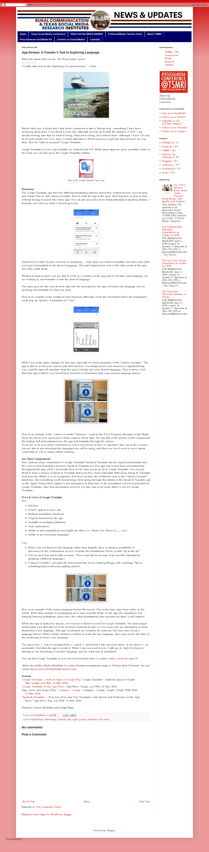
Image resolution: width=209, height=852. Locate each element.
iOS (136, 658)
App (69, 719)
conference (168, 164)
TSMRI (166, 150)
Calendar (95, 39)
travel (106, 719)
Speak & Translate (34, 697)
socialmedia (169, 168)
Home (23, 34)
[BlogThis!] (67, 715)
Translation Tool (95, 719)
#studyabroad (36, 719)
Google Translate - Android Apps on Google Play (51, 679)
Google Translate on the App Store (43, 686)
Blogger (111, 830)
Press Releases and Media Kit (36, 39)
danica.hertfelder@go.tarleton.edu (57, 669)
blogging (167, 161)
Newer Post (28, 801)
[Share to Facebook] (72, 715)
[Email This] (64, 715)
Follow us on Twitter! (173, 117)
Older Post (144, 801)
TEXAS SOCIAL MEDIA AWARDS (86, 34)
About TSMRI (154, 34)
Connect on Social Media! (71, 39)
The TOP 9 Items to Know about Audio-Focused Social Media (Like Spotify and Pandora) (174, 193)
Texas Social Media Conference (48, 34)
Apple (75, 719)
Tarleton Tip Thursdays (169, 156)
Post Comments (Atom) (48, 807)
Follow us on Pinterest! (174, 127)
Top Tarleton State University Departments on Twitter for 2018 (172, 231)
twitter (166, 172)
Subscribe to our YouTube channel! (171, 122)
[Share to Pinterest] (75, 715)
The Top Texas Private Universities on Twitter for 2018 (174, 263)
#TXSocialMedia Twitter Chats (125, 34)
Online (112, 658)
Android (122, 658)
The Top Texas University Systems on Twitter (174, 294)
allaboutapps (50, 719)
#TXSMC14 (168, 142)
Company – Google (69, 690)
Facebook (167, 146)
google (82, 719)
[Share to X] (69, 715)
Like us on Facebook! (173, 113)
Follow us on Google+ (174, 131)
